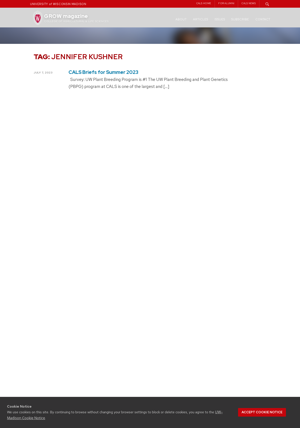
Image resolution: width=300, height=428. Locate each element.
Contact (262, 19)
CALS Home (203, 3)
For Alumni (226, 3)
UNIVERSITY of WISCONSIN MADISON (58, 4)
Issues (220, 19)
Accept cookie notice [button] (262, 412)
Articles (200, 19)
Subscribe (240, 19)
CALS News (249, 3)
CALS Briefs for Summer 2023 (103, 72)
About (181, 19)
